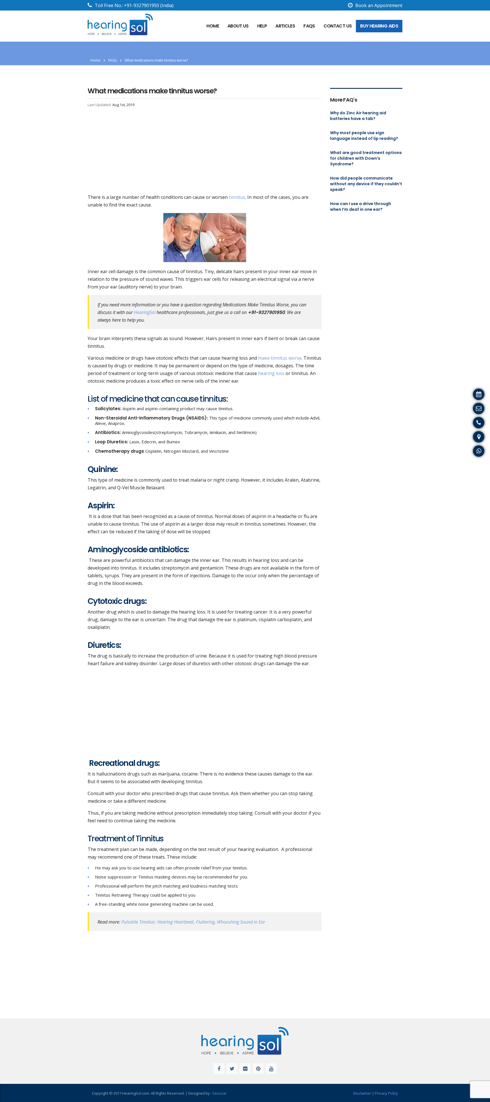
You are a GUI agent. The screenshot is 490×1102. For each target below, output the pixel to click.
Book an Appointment (378, 5)
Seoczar (219, 1093)
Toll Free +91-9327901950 (459, 422)
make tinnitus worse (279, 358)
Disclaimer (362, 1093)
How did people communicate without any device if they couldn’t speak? (366, 183)
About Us (238, 26)
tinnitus (236, 197)
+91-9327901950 (141, 5)
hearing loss (271, 373)
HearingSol (144, 312)
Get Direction (473, 436)
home (212, 26)
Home (95, 60)
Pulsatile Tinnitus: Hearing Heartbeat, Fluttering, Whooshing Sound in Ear (193, 922)
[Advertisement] (205, 151)
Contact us (338, 26)
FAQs (309, 26)
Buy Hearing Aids (379, 26)
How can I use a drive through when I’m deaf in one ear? (360, 206)
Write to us (475, 408)
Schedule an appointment (459, 393)
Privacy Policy (386, 1093)
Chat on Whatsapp (467, 450)
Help (262, 26)
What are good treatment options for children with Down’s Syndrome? (366, 158)
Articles (285, 26)
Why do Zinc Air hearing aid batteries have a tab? (358, 115)
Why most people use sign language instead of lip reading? (364, 135)
